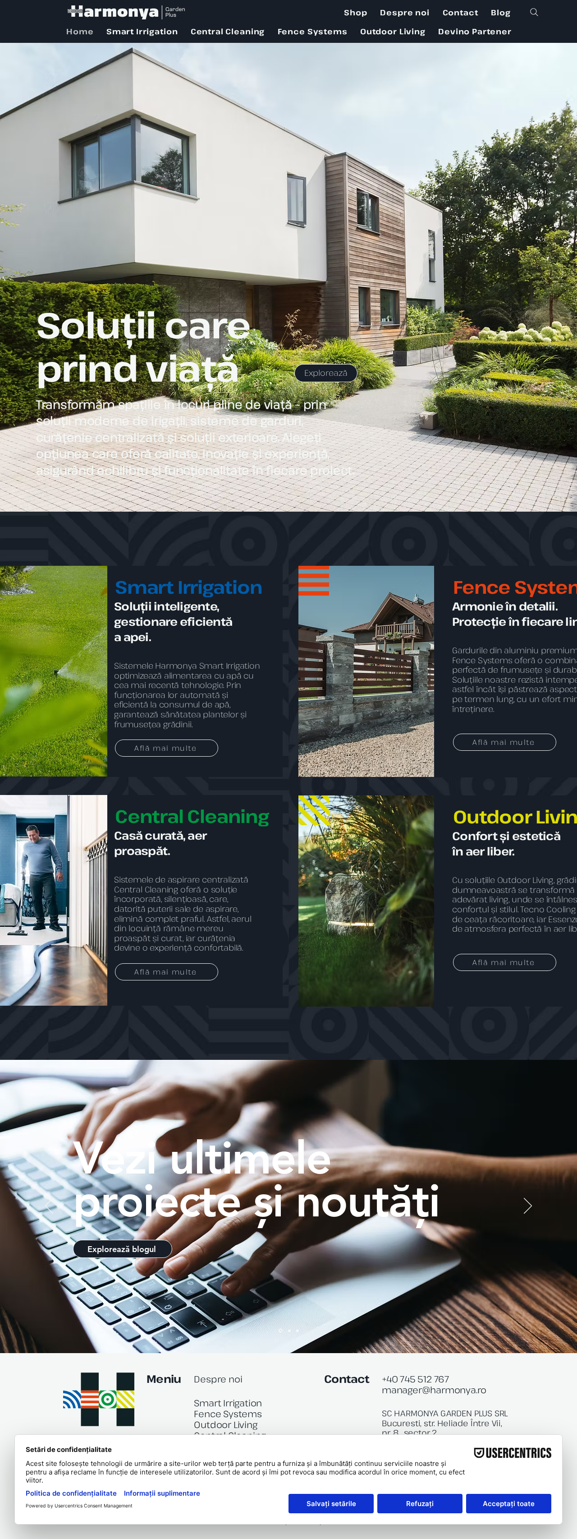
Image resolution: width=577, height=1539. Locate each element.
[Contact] (297, 1330)
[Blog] (280, 1330)
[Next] (528, 1206)
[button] (142, 31)
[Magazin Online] (289, 1331)
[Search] (534, 12)
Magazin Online (217, 1149)
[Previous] (49, 1206)
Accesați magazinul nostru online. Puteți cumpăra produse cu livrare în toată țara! (262, 1202)
